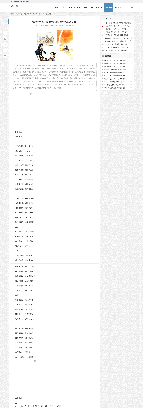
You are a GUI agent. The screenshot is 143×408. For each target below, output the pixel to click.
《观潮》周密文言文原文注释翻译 (116, 32)
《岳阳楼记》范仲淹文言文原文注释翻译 (118, 23)
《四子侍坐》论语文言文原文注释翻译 (115, 76)
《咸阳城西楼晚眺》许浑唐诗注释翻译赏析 (115, 88)
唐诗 (78, 7)
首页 (56, 7)
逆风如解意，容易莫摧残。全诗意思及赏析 (119, 38)
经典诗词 (109, 7)
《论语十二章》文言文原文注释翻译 (116, 44)
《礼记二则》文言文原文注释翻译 (116, 29)
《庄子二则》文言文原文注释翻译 (115, 63)
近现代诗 (99, 7)
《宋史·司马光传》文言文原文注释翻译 (115, 85)
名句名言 (118, 7)
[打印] (64, 26)
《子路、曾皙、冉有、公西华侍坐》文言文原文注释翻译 (115, 79)
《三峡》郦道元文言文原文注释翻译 (116, 35)
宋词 (85, 7)
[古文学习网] (13, 7)
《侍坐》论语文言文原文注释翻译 (115, 73)
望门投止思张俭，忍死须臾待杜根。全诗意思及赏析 (121, 41)
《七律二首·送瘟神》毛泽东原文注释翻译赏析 (120, 47)
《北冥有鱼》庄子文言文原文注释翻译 (117, 26)
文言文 (63, 7)
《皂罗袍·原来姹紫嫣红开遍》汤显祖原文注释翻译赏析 (115, 82)
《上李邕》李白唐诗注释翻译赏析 (115, 70)
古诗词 (71, 7)
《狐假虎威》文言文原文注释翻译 (116, 50)
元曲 (91, 7)
